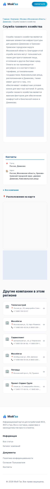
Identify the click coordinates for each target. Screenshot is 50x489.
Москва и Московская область (32, 19)
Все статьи (8, 441)
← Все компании (11, 190)
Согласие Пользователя (14, 462)
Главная (6, 19)
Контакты (7, 467)
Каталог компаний (11, 446)
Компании (15, 19)
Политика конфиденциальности (18, 458)
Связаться (39, 4)
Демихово (7, 22)
